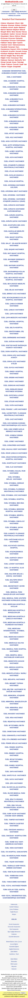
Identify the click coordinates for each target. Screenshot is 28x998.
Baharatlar (14, 961)
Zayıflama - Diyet (14, 954)
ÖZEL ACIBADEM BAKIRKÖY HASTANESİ (14, 94)
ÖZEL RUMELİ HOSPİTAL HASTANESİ (14, 766)
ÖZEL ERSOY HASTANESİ (14, 381)
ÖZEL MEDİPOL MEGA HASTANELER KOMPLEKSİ (14, 656)
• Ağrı (21, 23)
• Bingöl (3, 32)
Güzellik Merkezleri (14, 936)
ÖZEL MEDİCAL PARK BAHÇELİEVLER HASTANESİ (14, 593)
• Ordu (7, 58)
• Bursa (24, 32)
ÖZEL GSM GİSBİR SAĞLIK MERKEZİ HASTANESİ (14, 430)
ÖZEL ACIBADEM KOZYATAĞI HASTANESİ (14, 116)
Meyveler (14, 966)
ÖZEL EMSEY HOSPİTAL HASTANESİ (14, 373)
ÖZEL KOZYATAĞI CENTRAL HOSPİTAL (14, 547)
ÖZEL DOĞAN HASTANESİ (14, 341)
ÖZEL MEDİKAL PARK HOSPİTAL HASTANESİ (14, 650)
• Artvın (10, 27)
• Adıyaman (10, 23)
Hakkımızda (14, 904)
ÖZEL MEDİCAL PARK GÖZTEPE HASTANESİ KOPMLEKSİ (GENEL (14, 599)
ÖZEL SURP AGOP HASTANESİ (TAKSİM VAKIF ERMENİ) (14, 815)
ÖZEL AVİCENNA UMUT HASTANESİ (14, 191)
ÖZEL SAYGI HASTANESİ (14, 779)
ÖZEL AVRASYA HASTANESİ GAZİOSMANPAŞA (14, 210)
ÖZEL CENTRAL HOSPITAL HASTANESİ (14, 323)
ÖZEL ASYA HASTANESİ (14, 157)
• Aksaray (3, 25)
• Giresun (11, 40)
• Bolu (13, 32)
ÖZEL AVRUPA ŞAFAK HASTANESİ (14, 221)
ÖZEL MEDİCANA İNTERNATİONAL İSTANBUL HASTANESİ (14, 631)
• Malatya (10, 53)
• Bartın (3, 29)
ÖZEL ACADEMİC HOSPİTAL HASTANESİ (14, 82)
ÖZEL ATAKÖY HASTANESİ (14, 161)
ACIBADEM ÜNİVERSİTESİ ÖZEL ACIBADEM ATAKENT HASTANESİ (14, 72)
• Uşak (20, 64)
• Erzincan (3, 38)
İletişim (14, 914)
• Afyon (16, 23)
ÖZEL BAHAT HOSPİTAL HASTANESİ (14, 238)
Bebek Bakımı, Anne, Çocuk (14, 941)
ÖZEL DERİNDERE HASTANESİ (14, 337)
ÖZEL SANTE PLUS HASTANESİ (14, 775)
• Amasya (10, 25)
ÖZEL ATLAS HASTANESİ (14, 171)
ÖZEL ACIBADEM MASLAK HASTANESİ (14, 122)
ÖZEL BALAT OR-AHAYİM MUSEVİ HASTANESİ (14, 244)
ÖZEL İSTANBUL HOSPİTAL (14, 499)
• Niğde (2, 58)
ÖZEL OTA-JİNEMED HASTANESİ (14, 739)
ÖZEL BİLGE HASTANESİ (14, 290)
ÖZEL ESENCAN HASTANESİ (14, 385)
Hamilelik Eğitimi (14, 946)
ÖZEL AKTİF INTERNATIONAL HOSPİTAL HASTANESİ (14, 146)
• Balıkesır (22, 27)
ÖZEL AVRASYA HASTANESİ (14, 205)
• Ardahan (3, 27)
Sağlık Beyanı (14, 912)
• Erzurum (11, 38)
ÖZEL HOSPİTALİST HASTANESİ (14, 463)
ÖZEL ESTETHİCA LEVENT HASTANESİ (14, 396)
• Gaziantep (4, 40)
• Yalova (3, 66)
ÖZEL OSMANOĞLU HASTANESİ (14, 735)
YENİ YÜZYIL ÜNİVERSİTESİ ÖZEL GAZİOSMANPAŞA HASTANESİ (14, 897)
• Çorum (18, 34)
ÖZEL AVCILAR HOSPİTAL (14, 181)
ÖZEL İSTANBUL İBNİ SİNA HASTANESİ (14, 504)
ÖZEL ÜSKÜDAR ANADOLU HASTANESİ (14, 831)
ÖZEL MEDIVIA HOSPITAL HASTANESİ (14, 668)
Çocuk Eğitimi (14, 944)
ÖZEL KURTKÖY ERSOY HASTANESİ (14, 559)
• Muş (14, 56)
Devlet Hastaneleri (14, 924)
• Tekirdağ (19, 62)
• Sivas (13, 62)
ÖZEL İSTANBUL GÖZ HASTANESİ (14, 495)
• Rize (21, 58)
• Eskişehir (19, 38)
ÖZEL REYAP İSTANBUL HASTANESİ (14, 760)
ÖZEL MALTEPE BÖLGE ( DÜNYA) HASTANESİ (14, 575)
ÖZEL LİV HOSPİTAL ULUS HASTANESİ (14, 569)
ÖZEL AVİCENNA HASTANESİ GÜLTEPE (14, 186)
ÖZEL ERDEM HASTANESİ (14, 377)
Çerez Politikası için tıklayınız (12, 993)
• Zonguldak (16, 66)
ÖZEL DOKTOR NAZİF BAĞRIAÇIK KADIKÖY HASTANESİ (14, 346)
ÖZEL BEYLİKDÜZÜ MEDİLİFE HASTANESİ (14, 285)
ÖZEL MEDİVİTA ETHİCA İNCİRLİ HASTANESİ (14, 674)
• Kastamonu (4, 49)
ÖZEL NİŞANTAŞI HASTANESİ (14, 721)
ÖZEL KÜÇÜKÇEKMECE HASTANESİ (14, 553)
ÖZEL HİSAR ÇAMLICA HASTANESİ (14, 453)
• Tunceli (15, 64)
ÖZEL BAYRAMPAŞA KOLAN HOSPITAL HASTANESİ (14, 273)
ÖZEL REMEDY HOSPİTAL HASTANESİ (14, 754)
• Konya (24, 51)
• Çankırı (12, 34)
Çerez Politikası (14, 909)
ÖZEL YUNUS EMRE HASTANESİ (14, 882)
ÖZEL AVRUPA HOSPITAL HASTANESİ (14, 216)
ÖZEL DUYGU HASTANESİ (14, 367)
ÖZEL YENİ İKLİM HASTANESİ (14, 872)
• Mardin (23, 53)
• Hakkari (3, 43)
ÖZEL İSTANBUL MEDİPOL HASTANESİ (14, 516)
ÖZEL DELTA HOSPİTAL (14, 327)
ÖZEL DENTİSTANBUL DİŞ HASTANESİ (14, 332)
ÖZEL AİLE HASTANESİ (14, 137)
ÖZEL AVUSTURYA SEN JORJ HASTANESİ (14, 226)
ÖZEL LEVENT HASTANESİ (14, 564)
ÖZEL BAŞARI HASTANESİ (14, 249)
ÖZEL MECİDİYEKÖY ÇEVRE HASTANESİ (14, 587)
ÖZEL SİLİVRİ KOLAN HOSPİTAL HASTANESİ (14, 788)
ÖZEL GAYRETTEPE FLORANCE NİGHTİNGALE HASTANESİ (14, 414)
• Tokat (2, 64)
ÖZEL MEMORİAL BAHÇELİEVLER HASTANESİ (14, 703)
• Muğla (9, 56)
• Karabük (3, 47)
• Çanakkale (4, 34)
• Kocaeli (18, 51)
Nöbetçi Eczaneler (15, 15)
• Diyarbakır (4, 36)
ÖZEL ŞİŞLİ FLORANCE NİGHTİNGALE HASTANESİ (14, 800)
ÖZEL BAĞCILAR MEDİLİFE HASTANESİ (14, 232)
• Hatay (9, 43)
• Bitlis (8, 32)
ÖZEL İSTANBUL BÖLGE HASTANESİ (14, 478)
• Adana (3, 23)
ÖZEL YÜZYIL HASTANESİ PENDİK (14, 886)
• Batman (9, 29)
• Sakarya (3, 60)
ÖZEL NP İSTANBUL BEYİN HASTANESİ (14, 726)
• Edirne (17, 36)
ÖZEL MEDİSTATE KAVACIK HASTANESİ (14, 662)
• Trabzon (8, 64)
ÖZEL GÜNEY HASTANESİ (14, 441)
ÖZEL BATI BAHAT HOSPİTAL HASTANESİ (14, 254)
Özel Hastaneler (22, 13)
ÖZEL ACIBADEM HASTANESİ (14, 105)
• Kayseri (12, 49)
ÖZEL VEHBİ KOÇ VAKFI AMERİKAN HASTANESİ (14, 843)
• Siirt (24, 60)
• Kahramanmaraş (18, 45)
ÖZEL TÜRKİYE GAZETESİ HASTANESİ (14, 825)
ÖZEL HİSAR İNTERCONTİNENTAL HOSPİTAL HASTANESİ (14, 458)
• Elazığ (23, 36)
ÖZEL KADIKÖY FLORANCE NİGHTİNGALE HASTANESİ (14, 534)
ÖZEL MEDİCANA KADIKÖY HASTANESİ (14, 638)
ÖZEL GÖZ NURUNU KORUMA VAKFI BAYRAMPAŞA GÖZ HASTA (14, 424)
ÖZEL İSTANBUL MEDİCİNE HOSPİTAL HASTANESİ (14, 510)
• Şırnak (8, 62)
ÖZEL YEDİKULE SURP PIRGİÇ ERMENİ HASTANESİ (14, 867)
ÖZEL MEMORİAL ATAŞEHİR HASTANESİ (14, 697)
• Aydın (15, 27)
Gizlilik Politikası (14, 907)
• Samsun (10, 60)
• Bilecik (22, 29)
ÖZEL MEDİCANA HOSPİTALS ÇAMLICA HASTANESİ (14, 617)
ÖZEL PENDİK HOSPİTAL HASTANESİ (14, 748)
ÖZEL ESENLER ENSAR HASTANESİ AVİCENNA (14, 390)
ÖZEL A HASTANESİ (14, 77)
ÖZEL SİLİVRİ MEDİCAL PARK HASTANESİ (14, 794)
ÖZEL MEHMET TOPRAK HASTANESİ (14, 684)
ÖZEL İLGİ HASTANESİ (14, 467)
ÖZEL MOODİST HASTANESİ (14, 714)
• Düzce (11, 36)
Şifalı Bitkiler (14, 951)
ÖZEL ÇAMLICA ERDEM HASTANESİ (14, 305)
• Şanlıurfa (18, 60)
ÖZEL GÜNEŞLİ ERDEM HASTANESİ (14, 436)
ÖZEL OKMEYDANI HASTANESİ (14, 731)
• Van (25, 64)
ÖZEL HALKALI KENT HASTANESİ (14, 449)
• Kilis (18, 49)
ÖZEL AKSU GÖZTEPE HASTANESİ (14, 141)
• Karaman (11, 47)
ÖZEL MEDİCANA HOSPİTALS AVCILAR (14, 605)
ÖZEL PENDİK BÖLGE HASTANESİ (14, 743)
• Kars (17, 47)
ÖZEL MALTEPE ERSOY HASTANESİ (14, 581)
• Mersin (3, 56)
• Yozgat (9, 66)
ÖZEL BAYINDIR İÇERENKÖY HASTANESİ (14, 260)
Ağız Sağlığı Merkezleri (18, 11)
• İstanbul (3, 45)
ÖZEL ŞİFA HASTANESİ (14, 783)
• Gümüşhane (20, 40)
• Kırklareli (4, 51)
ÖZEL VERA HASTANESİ (14, 848)
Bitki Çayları (14, 964)
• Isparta (19, 43)
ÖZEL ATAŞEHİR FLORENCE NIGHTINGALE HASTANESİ (14, 166)
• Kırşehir (11, 51)
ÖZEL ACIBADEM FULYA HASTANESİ (14, 100)
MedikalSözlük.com (14, 2)
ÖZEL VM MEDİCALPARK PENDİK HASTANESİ (14, 857)
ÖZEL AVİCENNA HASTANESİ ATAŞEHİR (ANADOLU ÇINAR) (14, 200)
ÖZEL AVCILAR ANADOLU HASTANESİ (14, 176)
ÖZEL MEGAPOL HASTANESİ (14, 679)
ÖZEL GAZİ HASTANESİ (14, 419)
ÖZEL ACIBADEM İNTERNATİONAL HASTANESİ (14, 110)
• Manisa (17, 53)
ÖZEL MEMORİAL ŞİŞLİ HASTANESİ (14, 709)
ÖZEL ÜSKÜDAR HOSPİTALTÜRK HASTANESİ (14, 837)
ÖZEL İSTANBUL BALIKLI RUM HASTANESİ (14, 472)
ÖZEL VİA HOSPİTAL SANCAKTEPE (14, 852)
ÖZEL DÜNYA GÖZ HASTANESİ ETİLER (14, 362)
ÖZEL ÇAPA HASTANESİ (14, 314)
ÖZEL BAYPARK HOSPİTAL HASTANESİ (14, 266)
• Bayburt (15, 29)
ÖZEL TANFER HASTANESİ (14, 820)
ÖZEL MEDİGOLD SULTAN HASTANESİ (14, 644)
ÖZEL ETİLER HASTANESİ (14, 401)
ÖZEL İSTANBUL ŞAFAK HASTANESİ (14, 528)
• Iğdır (14, 43)
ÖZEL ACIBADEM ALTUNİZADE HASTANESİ (14, 88)
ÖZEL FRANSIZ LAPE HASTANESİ (14, 409)
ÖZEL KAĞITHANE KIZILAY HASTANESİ (14, 541)
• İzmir (9, 45)
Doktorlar (14, 934)
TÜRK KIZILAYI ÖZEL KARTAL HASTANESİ (14, 891)
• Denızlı (24, 34)
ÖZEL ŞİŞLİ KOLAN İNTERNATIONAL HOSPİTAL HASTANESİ (14, 807)
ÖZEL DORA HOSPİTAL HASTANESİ (14, 351)
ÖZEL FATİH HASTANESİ (14, 405)
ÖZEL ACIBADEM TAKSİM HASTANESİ (14, 128)
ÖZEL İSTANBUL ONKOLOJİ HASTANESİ (14, 522)
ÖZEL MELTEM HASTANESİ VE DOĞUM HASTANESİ (14, 690)
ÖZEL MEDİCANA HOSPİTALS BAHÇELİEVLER (14, 611)
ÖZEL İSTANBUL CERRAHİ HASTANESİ (14, 484)
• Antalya (23, 25)
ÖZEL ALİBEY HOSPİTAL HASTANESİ (14, 152)
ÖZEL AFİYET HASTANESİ (14, 133)
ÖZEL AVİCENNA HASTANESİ (14, 195)
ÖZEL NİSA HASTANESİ (14, 717)
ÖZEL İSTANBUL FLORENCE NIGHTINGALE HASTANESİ (14, 490)
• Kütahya (3, 53)
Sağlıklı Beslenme (14, 949)
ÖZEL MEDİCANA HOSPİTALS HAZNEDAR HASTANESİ (14, 624)
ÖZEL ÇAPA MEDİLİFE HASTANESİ (14, 317)
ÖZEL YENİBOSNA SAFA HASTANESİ (14, 877)
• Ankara (17, 25)
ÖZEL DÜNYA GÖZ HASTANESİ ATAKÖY (14, 356)
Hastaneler (6, 11)
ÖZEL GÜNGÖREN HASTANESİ (14, 445)
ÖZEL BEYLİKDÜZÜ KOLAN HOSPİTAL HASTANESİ (14, 279)
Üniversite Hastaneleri (8, 13)
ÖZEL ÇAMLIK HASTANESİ (14, 310)
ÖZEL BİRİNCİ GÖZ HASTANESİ (14, 294)
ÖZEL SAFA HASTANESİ (14, 771)
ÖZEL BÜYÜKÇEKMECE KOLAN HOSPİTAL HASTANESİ (14, 299)
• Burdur (18, 32)
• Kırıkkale (24, 49)
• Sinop (2, 62)
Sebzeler (14, 969)
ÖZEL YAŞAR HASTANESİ (14, 862)
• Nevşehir (19, 56)
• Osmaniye (14, 58)
